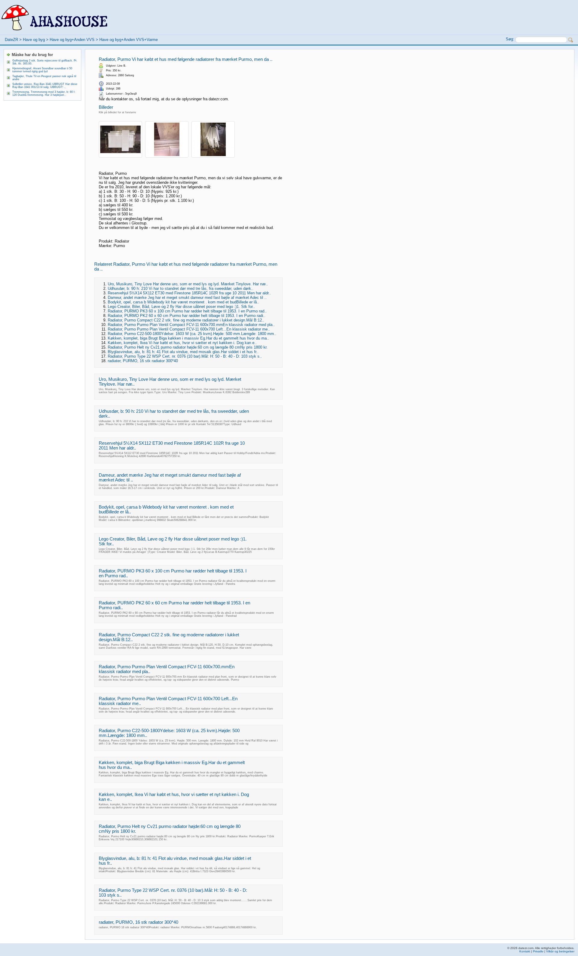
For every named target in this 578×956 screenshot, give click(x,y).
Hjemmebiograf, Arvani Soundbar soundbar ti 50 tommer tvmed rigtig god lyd (42, 70)
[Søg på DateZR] (570, 40)
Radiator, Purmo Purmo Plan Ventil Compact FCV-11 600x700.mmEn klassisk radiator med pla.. (191, 324)
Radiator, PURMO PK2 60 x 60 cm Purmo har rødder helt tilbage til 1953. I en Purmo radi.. (187, 315)
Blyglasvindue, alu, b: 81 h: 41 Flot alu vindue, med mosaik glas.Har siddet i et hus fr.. (183, 351)
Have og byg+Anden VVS (72, 39)
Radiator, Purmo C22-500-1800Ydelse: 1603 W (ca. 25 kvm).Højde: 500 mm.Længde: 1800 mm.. (192, 333)
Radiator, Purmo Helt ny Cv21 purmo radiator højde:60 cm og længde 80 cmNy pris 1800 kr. (188, 347)
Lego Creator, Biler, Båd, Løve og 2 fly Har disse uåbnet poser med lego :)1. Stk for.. (181, 306)
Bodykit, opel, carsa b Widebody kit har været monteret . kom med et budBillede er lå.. (183, 302)
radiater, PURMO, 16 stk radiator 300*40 (143, 361)
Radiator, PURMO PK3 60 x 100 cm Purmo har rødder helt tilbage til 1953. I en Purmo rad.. (187, 311)
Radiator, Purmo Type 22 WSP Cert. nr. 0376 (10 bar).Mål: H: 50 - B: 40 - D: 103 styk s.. (185, 356)
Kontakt (524, 951)
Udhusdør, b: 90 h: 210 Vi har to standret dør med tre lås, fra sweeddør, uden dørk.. (180, 288)
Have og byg (34, 39)
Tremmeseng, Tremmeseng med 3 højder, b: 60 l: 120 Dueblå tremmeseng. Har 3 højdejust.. (43, 93)
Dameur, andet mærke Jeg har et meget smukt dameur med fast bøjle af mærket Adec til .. (187, 297)
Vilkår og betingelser (560, 951)
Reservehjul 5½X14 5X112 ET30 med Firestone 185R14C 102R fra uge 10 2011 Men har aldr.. (189, 293)
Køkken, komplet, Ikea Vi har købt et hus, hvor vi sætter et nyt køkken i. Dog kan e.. (182, 342)
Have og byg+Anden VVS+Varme (128, 39)
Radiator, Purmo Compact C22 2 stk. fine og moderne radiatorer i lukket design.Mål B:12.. (186, 320)
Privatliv (538, 951)
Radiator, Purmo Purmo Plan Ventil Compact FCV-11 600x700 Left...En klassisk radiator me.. (189, 329)
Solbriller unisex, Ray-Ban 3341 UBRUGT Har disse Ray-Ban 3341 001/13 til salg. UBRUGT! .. (44, 86)
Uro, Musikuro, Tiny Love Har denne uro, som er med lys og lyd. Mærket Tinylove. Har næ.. (188, 284)
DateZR (11, 39)
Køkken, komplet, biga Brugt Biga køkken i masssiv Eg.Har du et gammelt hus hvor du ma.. (188, 338)
